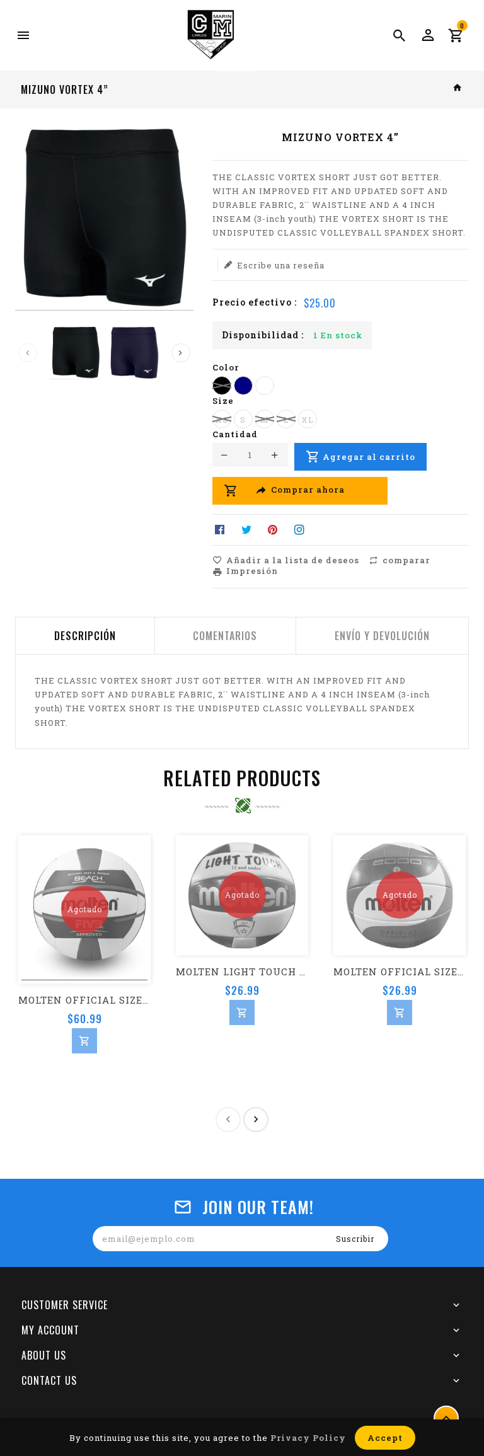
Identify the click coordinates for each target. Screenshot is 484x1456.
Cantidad (235, 434)
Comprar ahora (308, 490)
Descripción (85, 635)
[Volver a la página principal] (457, 88)
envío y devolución (382, 635)
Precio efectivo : (254, 302)
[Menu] (23, 35)
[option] (75, 353)
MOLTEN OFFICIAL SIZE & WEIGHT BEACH (84, 1000)
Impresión (252, 571)
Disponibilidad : (263, 335)
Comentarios (225, 635)
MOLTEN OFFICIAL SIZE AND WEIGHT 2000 (399, 971)
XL (307, 420)
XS (221, 420)
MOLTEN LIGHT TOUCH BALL (242, 971)
